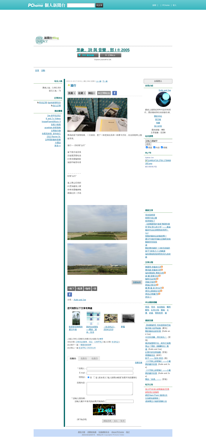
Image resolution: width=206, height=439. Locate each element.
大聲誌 (58, 142)
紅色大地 (155, 310)
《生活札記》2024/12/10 (109, 328)
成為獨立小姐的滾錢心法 (156, 401)
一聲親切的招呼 (85, 345)
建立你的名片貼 (151, 166)
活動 (43, 70)
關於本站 (158, 116)
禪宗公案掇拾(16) (152, 291)
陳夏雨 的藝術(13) (153, 267)
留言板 (158, 119)
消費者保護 (91, 432)
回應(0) (73, 358)
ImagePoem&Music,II (51, 121)
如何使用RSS (54, 102)
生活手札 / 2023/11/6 (87, 348)
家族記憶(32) (150, 285)
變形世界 (159, 313)
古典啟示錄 (56, 130)
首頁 (37, 70)
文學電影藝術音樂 (53, 139)
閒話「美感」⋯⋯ (153, 379)
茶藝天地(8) (150, 282)
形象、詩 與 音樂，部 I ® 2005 (103, 50)
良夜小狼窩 (56, 124)
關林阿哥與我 (151, 242)
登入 (174, 5)
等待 (153, 307)
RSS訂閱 (43, 102)
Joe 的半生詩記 (54, 115)
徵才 (128, 432)
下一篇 (105, 81)
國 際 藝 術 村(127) (153, 288)
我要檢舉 (137, 282)
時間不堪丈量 (151, 218)
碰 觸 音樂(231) (152, 276)
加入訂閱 (57, 105)
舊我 (147, 307)
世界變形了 (150, 221)
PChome (166, 5)
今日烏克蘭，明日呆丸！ (156, 337)
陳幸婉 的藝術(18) (153, 270)
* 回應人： (82, 368)
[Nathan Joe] (158, 163)
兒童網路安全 (103, 432)
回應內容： (82, 383)
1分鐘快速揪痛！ (152, 398)
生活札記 (115, 342)
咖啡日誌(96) (150, 279)
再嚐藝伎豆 (150, 355)
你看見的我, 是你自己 (51, 133)
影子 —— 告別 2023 (154, 358)
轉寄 (101, 339)
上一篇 (98, 81)
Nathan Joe (149, 157)
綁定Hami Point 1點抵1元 (156, 395)
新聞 (154, 5)
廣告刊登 (81, 432)
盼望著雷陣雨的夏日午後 (76, 328)
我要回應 (138, 363)
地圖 (158, 123)
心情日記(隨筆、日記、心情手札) (89, 342)
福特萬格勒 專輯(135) (154, 273)
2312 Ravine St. (54, 136)
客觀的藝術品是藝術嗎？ (156, 236)
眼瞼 (163, 310)
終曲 (151, 313)
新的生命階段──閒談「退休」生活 (92, 329)
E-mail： (83, 373)
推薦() (84, 358)
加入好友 (158, 126)
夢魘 (123, 327)
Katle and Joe (79, 300)
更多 (148, 297)
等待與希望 (150, 215)
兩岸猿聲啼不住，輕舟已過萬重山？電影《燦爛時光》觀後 (158, 346)
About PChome (117, 432)
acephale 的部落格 (52, 127)
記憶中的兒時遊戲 (153, 352)
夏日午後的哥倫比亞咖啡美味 (158, 239)
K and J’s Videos (53, 118)
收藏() (95, 358)
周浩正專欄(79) (151, 294)
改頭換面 (161, 307)
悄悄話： (83, 377)
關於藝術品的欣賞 (153, 331)
